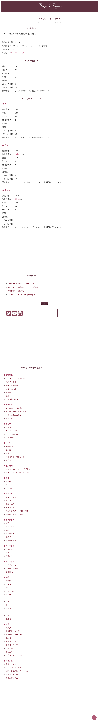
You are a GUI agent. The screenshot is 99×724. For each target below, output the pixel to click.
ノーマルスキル (12, 434)
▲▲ (94, 717)
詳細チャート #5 (12, 540)
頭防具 (8, 628)
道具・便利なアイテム (14, 668)
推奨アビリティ (12, 418)
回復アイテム (11, 664)
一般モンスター (12, 565)
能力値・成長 (11, 382)
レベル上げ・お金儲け (14, 408)
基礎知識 (9, 446)
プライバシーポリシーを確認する (21, 294)
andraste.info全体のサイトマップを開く (24, 287)
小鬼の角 (18, 154)
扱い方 (8, 450)
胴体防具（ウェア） (13, 631)
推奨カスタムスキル (13, 415)
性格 (7, 453)
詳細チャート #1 (12, 527)
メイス (8, 584)
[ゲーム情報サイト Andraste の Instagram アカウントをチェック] (20, 315)
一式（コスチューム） (14, 655)
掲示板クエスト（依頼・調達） (18, 511)
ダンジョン (10, 488)
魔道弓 (8, 619)
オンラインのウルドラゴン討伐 (18, 469)
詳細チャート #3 (12, 534)
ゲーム (43, 22)
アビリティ (10, 438)
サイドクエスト (12, 507)
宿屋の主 (9, 556)
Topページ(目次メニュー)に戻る (21, 283)
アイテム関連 (11, 389)
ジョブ (8, 427)
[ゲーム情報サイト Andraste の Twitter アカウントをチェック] (8, 315)
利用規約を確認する (16, 291)
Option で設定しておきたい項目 (18, 378)
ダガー (8, 595)
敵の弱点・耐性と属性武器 (16, 411)
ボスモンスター (12, 568)
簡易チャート (11, 523)
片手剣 (8, 581)
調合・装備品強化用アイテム (17, 671)
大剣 (7, 588)
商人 (7, 553)
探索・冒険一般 (12, 385)
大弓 (7, 615)
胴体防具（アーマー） (14, 634)
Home (40, 22)
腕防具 (8, 638)
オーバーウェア (12, 648)
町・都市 (9, 481)
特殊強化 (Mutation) (13, 399)
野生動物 (9, 572)
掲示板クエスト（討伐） (15, 514)
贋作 (7, 396)
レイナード (15, 53)
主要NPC (9, 549)
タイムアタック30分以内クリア (18, 472)
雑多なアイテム (12, 678)
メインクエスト (12, 497)
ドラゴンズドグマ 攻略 (48, 22)
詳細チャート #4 (12, 537)
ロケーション (11, 485)
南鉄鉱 (17, 199)
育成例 (8, 460)
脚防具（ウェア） (12, 641)
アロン (25, 53)
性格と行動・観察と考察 (15, 457)
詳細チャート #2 (12, 530)
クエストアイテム (12, 674)
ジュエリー (10, 652)
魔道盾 (8, 608)
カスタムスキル (12, 431)
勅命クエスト (11, 504)
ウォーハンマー (12, 591)
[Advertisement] (31, 251)
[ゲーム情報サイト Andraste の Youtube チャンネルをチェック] (14, 315)
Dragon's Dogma (49, 6)
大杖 (7, 601)
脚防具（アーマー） (13, 645)
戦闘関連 (9, 392)
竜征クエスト (11, 500)
